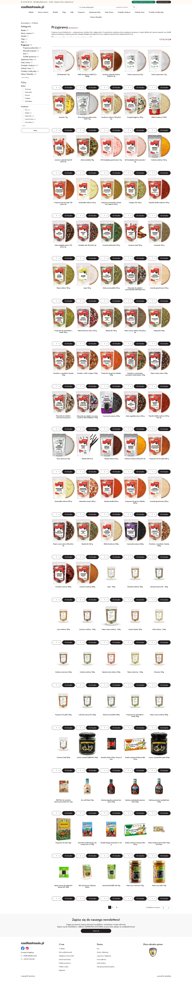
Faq (98, 949)
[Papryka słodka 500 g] (111, 487)
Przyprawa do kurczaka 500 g (159, 459)
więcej (23, 125)
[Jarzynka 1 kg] (63, 103)
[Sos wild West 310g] (87, 786)
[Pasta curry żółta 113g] (159, 871)
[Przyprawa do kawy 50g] (63, 829)
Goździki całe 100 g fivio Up (87, 245)
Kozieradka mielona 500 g (63, 501)
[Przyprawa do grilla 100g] (63, 701)
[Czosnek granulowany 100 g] (159, 274)
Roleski (27, 113)
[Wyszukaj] (134, 7)
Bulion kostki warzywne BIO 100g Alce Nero (159, 843)
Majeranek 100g (159, 331)
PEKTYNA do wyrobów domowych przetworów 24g (63, 801)
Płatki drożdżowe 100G (159, 117)
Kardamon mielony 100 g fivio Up (111, 118)
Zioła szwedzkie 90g (87, 160)
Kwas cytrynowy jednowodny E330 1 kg (87, 118)
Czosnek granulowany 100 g (159, 288)
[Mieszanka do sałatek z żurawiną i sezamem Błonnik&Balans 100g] (87, 402)
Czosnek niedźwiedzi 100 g (111, 245)
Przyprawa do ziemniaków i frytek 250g (135, 715)
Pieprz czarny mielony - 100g (111, 629)
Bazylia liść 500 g (87, 544)
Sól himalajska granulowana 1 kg (111, 160)
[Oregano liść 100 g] (135, 189)
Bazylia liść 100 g (111, 331)
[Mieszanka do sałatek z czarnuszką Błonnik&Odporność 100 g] (135, 274)
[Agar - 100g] (111, 573)
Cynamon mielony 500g (87, 587)
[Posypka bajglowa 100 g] (135, 103)
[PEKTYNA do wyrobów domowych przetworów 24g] (63, 786)
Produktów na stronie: (153, 907)
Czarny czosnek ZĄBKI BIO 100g (87, 757)
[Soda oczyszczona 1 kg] (159, 60)
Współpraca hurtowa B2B (66, 956)
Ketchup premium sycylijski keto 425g (159, 801)
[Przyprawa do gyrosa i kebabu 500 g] (135, 487)
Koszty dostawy (101, 963)
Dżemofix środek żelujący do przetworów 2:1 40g (87, 843)
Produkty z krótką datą (156, 12)
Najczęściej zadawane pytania (105, 967)
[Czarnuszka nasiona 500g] (135, 530)
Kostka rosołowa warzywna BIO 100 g (135, 843)
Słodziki (55, 12)
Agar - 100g (111, 587)
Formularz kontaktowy (27, 952)
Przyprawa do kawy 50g (63, 843)
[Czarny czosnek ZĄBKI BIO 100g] (87, 743)
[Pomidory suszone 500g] (63, 573)
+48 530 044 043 (27, 2)
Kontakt (51, 2)
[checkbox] (23, 89)
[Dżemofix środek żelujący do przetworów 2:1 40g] (87, 829)
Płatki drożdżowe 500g (111, 544)
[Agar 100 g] (87, 274)
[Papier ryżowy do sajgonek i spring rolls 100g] (63, 871)
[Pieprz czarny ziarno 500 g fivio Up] (63, 530)
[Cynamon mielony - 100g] (87, 615)
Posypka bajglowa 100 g (135, 117)
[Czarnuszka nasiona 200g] (111, 402)
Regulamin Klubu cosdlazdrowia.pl (63, 2)
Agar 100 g (87, 288)
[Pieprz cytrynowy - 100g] (135, 658)
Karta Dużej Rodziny (65, 959)
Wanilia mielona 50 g (111, 459)
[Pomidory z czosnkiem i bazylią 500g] (159, 530)
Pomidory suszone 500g (63, 587)
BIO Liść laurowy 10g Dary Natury (87, 886)
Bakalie (31, 12)
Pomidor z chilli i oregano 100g (87, 373)
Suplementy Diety (94, 12)
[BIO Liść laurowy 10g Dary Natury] (87, 871)
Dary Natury (28, 122)
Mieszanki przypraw (29, 51)
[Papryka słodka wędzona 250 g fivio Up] (159, 402)
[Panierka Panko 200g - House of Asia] (111, 743)
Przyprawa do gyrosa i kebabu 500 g (135, 502)
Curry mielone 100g (63, 629)
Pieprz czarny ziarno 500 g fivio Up (63, 545)
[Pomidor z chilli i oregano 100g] (87, 359)
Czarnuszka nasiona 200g (111, 416)
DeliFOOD (28, 116)
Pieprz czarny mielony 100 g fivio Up (135, 331)
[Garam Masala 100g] (135, 615)
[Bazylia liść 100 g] (111, 317)
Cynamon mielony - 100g (87, 629)
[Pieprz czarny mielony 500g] (159, 701)
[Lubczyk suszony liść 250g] (87, 701)
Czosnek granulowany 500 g (159, 501)
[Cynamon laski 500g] (63, 743)
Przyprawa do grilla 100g (63, 715)
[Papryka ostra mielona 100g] (111, 658)
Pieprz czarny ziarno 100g (159, 373)
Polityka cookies (63, 967)
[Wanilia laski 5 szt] (87, 445)
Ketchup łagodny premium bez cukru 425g (111, 801)
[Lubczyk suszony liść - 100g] (159, 573)
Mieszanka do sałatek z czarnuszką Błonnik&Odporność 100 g (135, 289)
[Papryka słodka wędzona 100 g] (159, 189)
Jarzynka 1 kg (63, 117)
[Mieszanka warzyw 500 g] (87, 487)
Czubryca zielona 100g (87, 672)
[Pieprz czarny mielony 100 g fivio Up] (135, 317)
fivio (26, 110)
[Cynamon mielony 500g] (87, 573)
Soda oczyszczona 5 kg (135, 74)
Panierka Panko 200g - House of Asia (111, 758)
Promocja (28, 89)
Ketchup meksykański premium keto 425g (135, 801)
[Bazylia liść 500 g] (87, 530)
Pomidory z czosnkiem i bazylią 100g (63, 374)
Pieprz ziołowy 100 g (63, 288)
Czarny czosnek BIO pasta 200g (159, 757)
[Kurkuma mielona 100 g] (159, 146)
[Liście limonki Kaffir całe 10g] (111, 871)
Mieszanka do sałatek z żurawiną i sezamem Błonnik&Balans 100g (87, 417)
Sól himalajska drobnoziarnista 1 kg (135, 161)
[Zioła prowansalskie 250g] (111, 701)
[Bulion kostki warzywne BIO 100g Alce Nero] (159, 829)
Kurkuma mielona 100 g (159, 160)
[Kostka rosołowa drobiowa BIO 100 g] (135, 743)
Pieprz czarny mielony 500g (159, 715)
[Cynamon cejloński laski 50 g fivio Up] (63, 146)
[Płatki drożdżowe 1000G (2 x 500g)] (87, 60)
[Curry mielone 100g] (63, 615)
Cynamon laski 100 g (135, 245)
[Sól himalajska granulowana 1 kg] (111, 146)
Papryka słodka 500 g (111, 501)
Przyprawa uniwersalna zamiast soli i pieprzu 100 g (111, 203)
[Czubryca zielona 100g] (87, 658)
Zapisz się (96, 931)
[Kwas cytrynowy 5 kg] (63, 445)
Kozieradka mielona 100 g (87, 203)
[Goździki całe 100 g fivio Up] (87, 231)
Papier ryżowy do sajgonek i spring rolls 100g (63, 886)
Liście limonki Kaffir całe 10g (111, 885)
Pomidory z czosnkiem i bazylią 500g (159, 545)
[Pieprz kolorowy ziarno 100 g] (87, 317)
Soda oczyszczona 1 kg (159, 74)
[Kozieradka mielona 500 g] (63, 487)
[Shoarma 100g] (159, 658)
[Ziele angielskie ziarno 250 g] (135, 402)
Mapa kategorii (25, 77)
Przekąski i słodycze (124, 12)
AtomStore (168, 976)
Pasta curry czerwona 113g (135, 885)
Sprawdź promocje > (163, 2)
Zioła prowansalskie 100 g (111, 288)
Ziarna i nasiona (43, 12)
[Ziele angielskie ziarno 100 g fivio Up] (63, 231)
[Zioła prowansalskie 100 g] (111, 274)
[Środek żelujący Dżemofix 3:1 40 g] (111, 829)
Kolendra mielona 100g (135, 587)
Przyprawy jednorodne (30, 48)
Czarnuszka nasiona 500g (135, 544)
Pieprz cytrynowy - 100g (135, 672)
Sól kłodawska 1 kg (63, 74)
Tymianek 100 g (159, 245)
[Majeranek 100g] (159, 317)
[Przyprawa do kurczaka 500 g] (159, 445)
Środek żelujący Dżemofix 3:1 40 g (111, 843)
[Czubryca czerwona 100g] (63, 658)
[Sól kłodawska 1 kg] (63, 60)
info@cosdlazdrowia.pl (41, 2)
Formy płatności (101, 959)
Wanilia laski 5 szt (87, 459)
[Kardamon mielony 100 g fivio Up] (111, 103)
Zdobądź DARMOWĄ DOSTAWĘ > (143, 2)
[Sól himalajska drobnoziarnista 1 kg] (135, 146)
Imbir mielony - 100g (159, 629)
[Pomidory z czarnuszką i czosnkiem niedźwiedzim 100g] (135, 359)
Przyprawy (81, 12)
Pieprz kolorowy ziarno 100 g (87, 331)
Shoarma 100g (159, 672)
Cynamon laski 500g (63, 757)
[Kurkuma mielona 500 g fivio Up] (135, 445)
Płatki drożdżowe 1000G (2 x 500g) (87, 75)
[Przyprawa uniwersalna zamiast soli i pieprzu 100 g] (111, 189)
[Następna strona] (116, 907)
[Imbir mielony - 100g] (159, 615)
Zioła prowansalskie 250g (111, 715)
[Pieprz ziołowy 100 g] (63, 274)
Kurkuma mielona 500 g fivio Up (135, 459)
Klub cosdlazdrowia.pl (65, 952)
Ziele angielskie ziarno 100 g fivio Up (63, 246)
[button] (169, 908)
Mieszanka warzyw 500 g (87, 501)
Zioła (24, 54)
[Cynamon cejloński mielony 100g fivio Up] (111, 60)
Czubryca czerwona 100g (63, 672)
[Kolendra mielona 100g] (135, 573)
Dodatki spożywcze (29, 56)
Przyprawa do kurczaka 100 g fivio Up (63, 203)
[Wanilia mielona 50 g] (111, 445)
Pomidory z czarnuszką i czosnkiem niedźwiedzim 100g (135, 374)
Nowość (27, 95)
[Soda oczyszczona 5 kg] (135, 60)
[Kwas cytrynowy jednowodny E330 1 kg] (87, 103)
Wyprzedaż (28, 92)
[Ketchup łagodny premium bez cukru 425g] (111, 786)
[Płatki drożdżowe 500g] (111, 530)
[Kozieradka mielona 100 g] (87, 189)
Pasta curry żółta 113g (159, 885)
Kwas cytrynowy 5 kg (63, 459)
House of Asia (29, 119)
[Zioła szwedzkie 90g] (87, 146)
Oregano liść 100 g (135, 203)
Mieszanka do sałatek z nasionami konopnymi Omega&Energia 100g (63, 417)
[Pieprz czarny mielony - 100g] (111, 615)
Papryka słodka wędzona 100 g (159, 203)
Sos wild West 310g (87, 800)
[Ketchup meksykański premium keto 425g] (135, 786)
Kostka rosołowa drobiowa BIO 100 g (135, 758)
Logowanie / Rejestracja (104, 956)
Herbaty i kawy (139, 12)
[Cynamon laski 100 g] (135, 231)
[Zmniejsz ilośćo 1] (53, 88)
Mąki (71, 12)
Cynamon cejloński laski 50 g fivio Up (63, 161)
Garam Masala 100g (135, 629)
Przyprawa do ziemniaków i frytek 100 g (63, 331)
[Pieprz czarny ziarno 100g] (159, 359)
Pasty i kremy (109, 12)
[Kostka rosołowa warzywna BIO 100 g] (135, 829)
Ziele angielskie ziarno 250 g (135, 416)
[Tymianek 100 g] (159, 231)
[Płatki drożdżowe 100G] (159, 103)
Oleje (64, 12)
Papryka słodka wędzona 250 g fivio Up (159, 417)
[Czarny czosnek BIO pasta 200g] (159, 743)
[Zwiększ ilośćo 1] (60, 88)
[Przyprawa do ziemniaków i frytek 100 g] (63, 317)
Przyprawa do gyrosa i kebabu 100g (111, 374)
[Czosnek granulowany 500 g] (159, 487)
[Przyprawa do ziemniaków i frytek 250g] (135, 701)
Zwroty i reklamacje (102, 952)
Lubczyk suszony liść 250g (87, 715)
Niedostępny (28, 101)
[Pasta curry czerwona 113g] (135, 871)
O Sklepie (62, 949)
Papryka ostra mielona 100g (111, 672)
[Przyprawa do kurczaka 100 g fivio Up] (63, 189)
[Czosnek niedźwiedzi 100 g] (111, 231)
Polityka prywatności (65, 963)
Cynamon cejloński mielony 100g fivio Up (111, 75)
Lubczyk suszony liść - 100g (159, 587)
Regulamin (62, 970)
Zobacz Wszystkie (96, 17)
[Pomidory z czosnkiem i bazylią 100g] (63, 359)
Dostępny (27, 98)
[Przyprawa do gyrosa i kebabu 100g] (111, 359)
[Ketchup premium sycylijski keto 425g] (159, 786)
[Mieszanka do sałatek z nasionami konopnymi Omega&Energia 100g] (63, 402)
